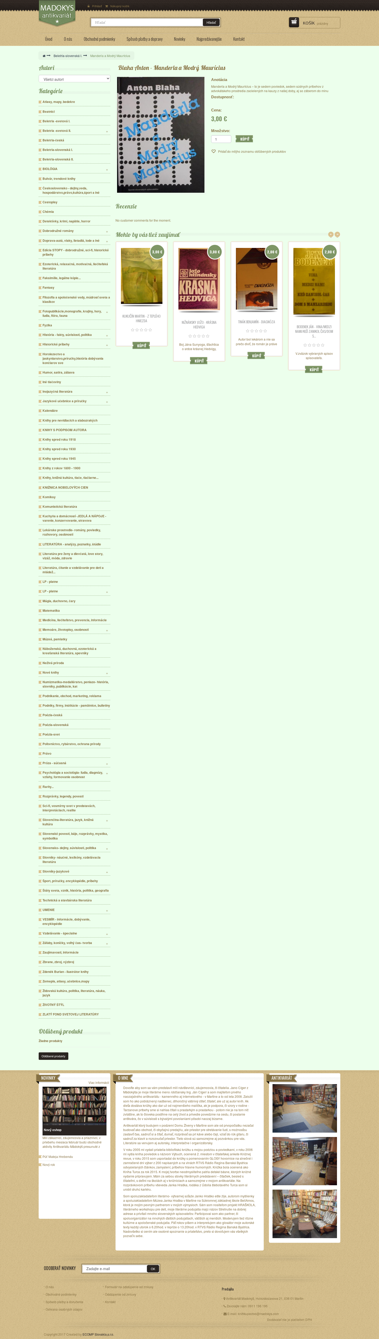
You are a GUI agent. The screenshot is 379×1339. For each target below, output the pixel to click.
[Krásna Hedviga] (199, 279)
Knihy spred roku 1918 (59, 439)
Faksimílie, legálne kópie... (62, 278)
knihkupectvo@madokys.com (258, 1313)
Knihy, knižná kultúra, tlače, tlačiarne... (70, 477)
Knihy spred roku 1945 (59, 458)
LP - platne (50, 581)
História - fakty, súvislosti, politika (67, 335)
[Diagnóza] (256, 279)
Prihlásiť (97, 6)
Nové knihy (51, 672)
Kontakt (110, 1302)
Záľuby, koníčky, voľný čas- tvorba (67, 943)
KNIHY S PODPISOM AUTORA (65, 430)
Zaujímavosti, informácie (61, 952)
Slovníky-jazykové (56, 871)
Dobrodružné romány (58, 231)
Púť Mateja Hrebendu (58, 1157)
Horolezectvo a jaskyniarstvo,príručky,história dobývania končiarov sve (73, 358)
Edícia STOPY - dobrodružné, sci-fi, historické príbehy (76, 252)
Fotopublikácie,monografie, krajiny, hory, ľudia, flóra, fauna (72, 313)
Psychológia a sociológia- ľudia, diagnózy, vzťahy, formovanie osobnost (73, 774)
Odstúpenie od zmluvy (120, 1294)
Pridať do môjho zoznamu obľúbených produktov (251, 151)
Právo (47, 753)
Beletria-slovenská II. (58, 159)
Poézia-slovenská (56, 725)
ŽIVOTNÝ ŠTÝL (53, 1005)
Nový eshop (52, 1130)
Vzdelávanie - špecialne (60, 933)
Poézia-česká (52, 715)
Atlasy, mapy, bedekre (59, 102)
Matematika (51, 610)
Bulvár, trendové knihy (59, 178)
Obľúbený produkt (61, 1031)
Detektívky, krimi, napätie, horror (66, 221)
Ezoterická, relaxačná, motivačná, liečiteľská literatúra (75, 266)
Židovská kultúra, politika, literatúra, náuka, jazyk (74, 993)
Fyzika (47, 325)
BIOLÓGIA (50, 169)
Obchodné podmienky (61, 1294)
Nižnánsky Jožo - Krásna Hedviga (199, 324)
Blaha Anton (133, 67)
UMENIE (49, 910)
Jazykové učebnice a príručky (65, 401)
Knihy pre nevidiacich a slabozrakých (70, 420)
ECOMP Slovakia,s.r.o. (98, 1334)
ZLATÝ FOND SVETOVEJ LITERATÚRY (71, 1014)
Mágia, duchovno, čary (59, 601)
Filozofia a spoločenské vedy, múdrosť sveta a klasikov (76, 299)
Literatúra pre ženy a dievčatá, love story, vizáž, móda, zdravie (73, 556)
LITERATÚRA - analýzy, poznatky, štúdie (72, 544)
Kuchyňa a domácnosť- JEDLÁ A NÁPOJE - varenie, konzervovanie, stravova (74, 518)
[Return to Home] (44, 55)
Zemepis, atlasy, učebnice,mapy (66, 981)
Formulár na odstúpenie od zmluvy (129, 1287)
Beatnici (49, 111)
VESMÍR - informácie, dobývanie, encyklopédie (66, 921)
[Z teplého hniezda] (141, 276)
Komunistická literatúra (60, 506)
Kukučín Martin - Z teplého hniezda (141, 318)
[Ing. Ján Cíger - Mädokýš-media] (62, 13)
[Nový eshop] (74, 1106)
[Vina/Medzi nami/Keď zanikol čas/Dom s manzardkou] (314, 281)
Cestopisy (50, 202)
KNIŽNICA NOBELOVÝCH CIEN (65, 487)
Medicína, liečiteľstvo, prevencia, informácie (75, 620)
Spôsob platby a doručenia (64, 1302)
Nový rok (49, 1165)
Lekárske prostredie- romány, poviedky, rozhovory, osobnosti (72, 532)
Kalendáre (50, 410)
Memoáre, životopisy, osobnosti (66, 629)
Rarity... (48, 787)
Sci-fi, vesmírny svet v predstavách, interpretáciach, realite (69, 808)
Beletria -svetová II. (57, 130)
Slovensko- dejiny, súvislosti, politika (69, 848)
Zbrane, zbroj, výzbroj (58, 962)
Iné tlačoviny (52, 382)
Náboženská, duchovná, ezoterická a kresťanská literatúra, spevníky (69, 651)
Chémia (48, 211)
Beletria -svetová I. (56, 121)
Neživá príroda (53, 663)
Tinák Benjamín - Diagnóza (256, 321)
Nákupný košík (119, 6)
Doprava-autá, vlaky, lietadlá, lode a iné (71, 240)
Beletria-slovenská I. (68, 55)
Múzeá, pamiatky (55, 639)
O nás (50, 1287)
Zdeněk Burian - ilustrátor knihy (66, 972)
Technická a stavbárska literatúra (67, 900)
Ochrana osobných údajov (64, 1309)
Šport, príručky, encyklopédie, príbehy (70, 881)
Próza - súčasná (54, 763)
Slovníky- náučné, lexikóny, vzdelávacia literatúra (72, 859)
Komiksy (49, 497)
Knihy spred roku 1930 (59, 449)
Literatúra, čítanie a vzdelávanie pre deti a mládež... (73, 570)
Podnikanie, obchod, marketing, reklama (72, 696)
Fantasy (48, 287)
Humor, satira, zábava (59, 372)
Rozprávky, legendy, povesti (63, 796)
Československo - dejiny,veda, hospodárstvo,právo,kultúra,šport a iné (71, 190)
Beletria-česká (53, 140)
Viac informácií (98, 1082)
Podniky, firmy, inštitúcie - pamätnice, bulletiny (76, 705)
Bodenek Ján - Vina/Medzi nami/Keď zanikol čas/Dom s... (314, 331)
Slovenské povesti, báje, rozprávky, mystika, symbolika (75, 836)
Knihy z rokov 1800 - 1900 (61, 468)
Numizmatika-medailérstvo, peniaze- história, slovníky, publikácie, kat (76, 684)
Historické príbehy (56, 344)
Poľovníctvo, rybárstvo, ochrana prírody (72, 744)
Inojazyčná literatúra (57, 391)
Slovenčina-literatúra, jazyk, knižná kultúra (68, 822)
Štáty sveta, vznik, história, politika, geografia (76, 890)
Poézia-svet (51, 734)
